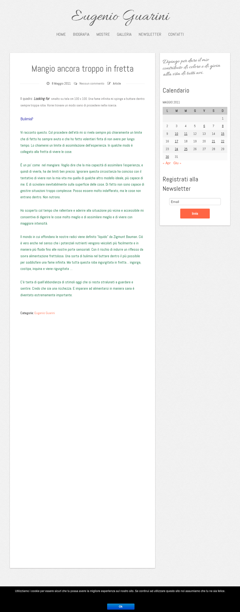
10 (176, 134)
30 (167, 157)
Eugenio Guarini (120, 17)
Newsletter (150, 34)
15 (222, 134)
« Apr (167, 162)
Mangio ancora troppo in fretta (82, 68)
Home (61, 34)
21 (213, 141)
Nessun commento (91, 83)
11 (186, 134)
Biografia (81, 34)
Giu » (177, 162)
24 (176, 149)
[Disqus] (82, 376)
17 (176, 141)
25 (186, 149)
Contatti (176, 34)
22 (222, 141)
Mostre (103, 34)
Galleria (124, 34)
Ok (121, 606)
